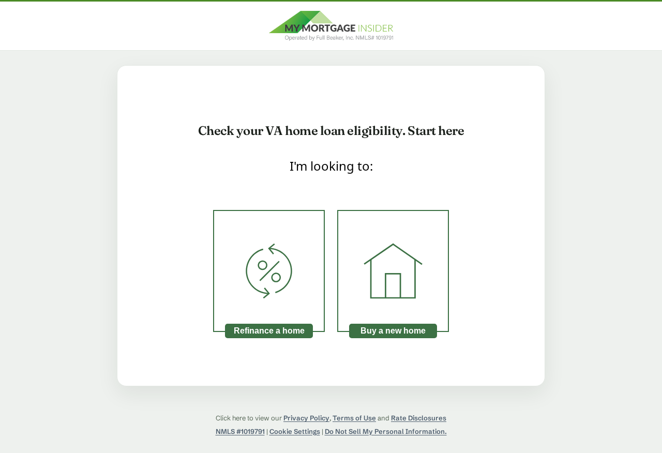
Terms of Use (354, 418)
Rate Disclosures (418, 418)
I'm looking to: (331, 165)
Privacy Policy (306, 418)
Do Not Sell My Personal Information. (386, 431)
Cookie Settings (294, 431)
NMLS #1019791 (240, 431)
